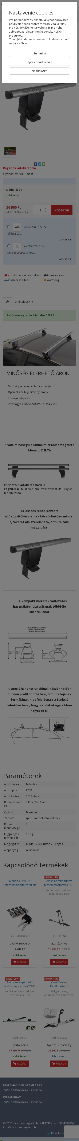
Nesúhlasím (40, 71)
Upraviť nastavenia (39, 62)
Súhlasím (39, 53)
